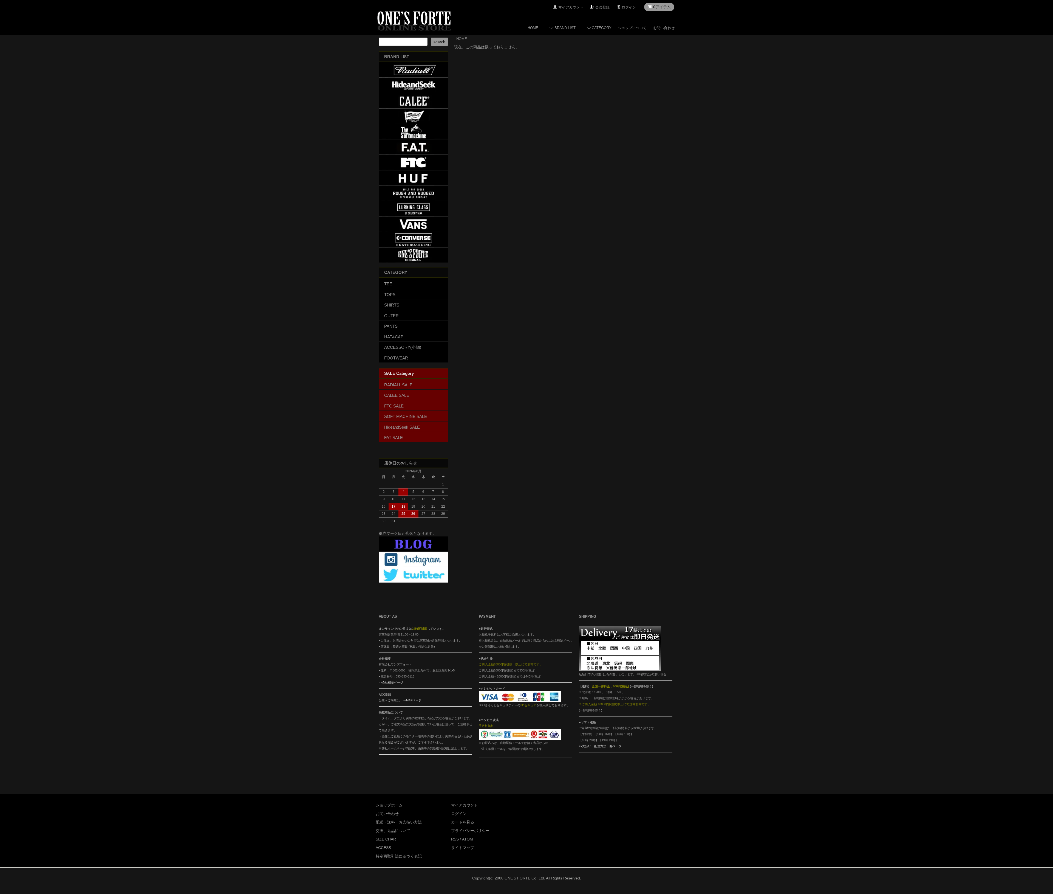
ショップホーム (389, 805)
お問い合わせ (664, 28)
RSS (455, 839)
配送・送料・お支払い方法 (399, 822)
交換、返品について (393, 830)
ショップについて (632, 28)
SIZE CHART (387, 839)
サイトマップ (462, 847)
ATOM (467, 839)
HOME (533, 28)
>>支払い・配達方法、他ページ (600, 746)
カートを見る (462, 822)
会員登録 (602, 7)
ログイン (629, 7)
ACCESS (383, 847)
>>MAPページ (412, 700)
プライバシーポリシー (470, 830)
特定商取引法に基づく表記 (399, 856)
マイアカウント (570, 7)
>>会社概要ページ (391, 682)
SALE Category (399, 373)
